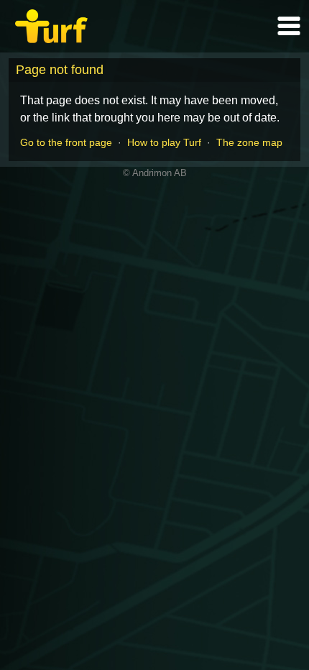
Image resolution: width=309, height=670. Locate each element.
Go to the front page (66, 142)
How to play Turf (164, 142)
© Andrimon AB (155, 173)
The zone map (249, 142)
